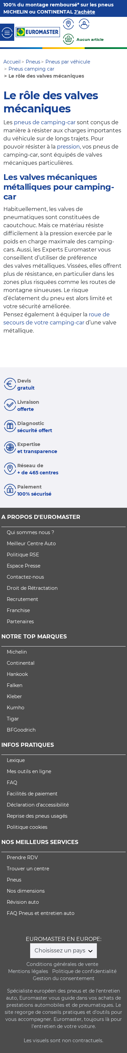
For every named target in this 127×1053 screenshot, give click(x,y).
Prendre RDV (22, 857)
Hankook (17, 674)
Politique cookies (27, 827)
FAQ (12, 783)
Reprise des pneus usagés (37, 816)
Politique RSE (23, 555)
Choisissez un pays (61, 950)
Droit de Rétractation (32, 588)
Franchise (18, 610)
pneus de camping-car (45, 122)
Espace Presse (23, 566)
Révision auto (23, 902)
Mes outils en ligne (29, 771)
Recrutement (22, 599)
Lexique (16, 760)
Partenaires (20, 621)
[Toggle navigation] (7, 32)
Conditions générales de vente (62, 964)
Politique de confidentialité (84, 971)
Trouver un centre (28, 869)
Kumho (15, 708)
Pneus (14, 880)
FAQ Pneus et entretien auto (41, 913)
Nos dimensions (26, 891)
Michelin (17, 652)
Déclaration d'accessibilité (38, 805)
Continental (21, 663)
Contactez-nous (25, 577)
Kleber (14, 696)
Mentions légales (28, 971)
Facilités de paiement (32, 794)
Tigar (13, 719)
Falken (14, 685)
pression (68, 146)
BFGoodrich (21, 730)
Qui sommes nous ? (30, 532)
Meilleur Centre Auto (31, 544)
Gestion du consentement (63, 978)
